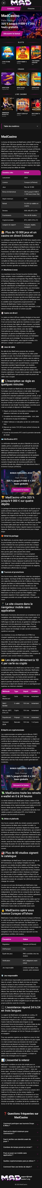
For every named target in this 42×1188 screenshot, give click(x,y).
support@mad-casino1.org (26, 1178)
